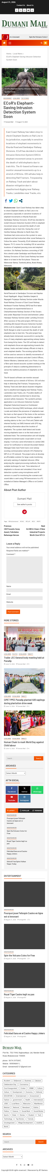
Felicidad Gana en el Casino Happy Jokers (24, 1033)
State (14, 1115)
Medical (6, 1107)
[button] (9, 43)
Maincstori (27, 1104)
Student (31, 1115)
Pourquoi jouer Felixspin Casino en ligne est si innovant (16, 820)
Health (27, 1100)
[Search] (41, 43)
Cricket (23, 1088)
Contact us (21, 5)
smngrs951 (23, 920)
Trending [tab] (38, 810)
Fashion (6, 1100)
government (17, 1100)
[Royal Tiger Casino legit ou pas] (24, 975)
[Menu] (9, 43)
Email (8, 594)
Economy (29, 1092)
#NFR (38, 521)
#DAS (22, 521)
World (6, 1126)
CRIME (31, 1088)
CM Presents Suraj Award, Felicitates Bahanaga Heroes (12, 530)
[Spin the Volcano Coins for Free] (24, 936)
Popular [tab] (25, 810)
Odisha (35, 1107)
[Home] (4, 43)
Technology (8, 1119)
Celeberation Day (10, 1084)
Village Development (25, 1123)
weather (39, 1123)
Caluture (38, 1081)
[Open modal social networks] (21, 201)
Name (8, 586)
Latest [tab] (12, 810)
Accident (7, 1081)
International (38, 1100)
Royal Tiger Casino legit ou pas (19, 994)
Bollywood (17, 1081)
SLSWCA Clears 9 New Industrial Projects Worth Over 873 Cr (35, 530)
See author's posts (24, 504)
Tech (39, 1115)
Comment (10, 554)
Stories (22, 1115)
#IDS (33, 521)
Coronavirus (24, 1084)
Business (28, 1081)
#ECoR (28, 521)
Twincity (30, 654)
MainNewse (38, 1104)
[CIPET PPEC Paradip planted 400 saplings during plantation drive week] (24, 681)
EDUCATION (8, 1096)
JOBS (6, 1104)
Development (17, 1092)
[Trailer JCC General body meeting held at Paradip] (24, 638)
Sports (6, 1115)
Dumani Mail (9, 122)
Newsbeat (26, 1107)
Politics (15, 654)
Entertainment (21, 1096)
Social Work (22, 654)
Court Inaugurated (10, 1088)
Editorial (39, 1092)
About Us (30, 5)
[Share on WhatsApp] (16, 201)
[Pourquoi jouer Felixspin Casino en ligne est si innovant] (24, 894)
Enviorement (7, 98)
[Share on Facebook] (6, 201)
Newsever (32, 1170)
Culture (40, 1088)
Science (15, 1111)
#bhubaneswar (13, 521)
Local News (16, 98)
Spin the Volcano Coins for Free (34, 37)
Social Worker (38, 1111)
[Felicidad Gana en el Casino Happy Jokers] (24, 1014)
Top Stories (25, 98)
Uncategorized (12, 815)
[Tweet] (11, 201)
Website (9, 602)
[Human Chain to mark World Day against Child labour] (24, 723)
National (16, 1107)
